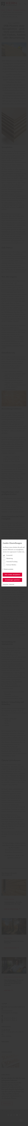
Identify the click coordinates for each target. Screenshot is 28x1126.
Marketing (9, 558)
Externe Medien (11, 565)
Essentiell (9, 555)
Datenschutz (5, 584)
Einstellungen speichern (12, 580)
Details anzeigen (8, 569)
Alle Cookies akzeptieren (12, 574)
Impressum (11, 584)
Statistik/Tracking (11, 561)
